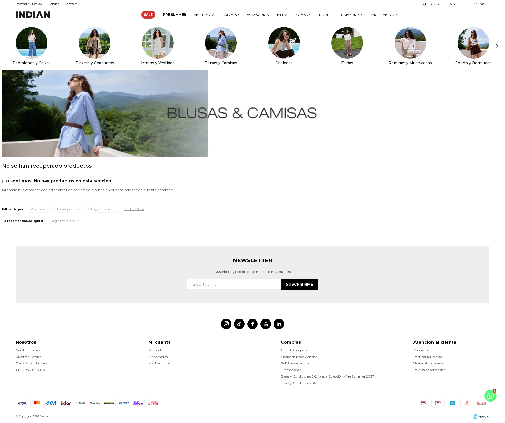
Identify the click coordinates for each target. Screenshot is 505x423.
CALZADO (230, 15)
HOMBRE (302, 15)
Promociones (291, 370)
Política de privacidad (429, 370)
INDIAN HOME (351, 15)
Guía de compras (294, 350)
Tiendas (53, 4)
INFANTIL (325, 15)
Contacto (71, 4)
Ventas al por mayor (428, 363)
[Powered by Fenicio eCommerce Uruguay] (481, 416)
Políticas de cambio (295, 363)
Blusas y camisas (68, 209)
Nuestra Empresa (29, 350)
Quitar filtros (134, 209)
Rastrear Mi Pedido (29, 4)
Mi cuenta (155, 350)
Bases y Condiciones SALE (300, 383)
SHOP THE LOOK (384, 15)
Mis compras (158, 357)
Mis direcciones (159, 363)
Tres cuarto (103, 209)
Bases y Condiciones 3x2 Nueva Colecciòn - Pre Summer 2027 (327, 376)
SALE (148, 15)
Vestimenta (39, 209)
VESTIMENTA (204, 15)
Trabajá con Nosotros (32, 363)
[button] (431, 4)
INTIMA (281, 15)
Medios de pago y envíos (299, 357)
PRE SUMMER (174, 15)
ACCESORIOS (258, 15)
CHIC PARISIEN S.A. (31, 370)
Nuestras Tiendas (28, 357)
